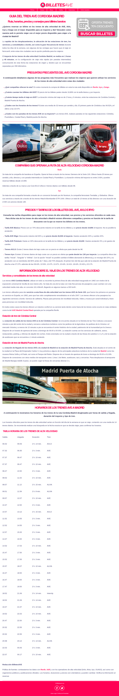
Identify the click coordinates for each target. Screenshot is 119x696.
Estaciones (72, 10)
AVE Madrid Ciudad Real (22, 310)
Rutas (51, 10)
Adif (48, 670)
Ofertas (32, 10)
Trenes (42, 10)
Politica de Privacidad (62, 693)
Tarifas (61, 10)
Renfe (95, 87)
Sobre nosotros (85, 10)
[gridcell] (9, 443)
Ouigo (106, 87)
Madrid (103, 351)
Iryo (100, 87)
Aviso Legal (54, 693)
